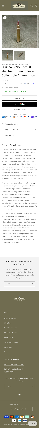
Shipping (4, 87)
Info (5, 352)
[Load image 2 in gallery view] (19, 55)
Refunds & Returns (10, 333)
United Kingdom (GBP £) (18, 409)
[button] (2, 5)
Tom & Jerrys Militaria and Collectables (16, 424)
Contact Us (8, 347)
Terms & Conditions (11, 342)
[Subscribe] (32, 283)
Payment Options (10, 318)
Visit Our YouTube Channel (14, 364)
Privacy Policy (9, 337)
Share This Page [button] (9, 135)
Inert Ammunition (10, 328)
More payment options (19, 109)
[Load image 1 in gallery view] (7, 55)
